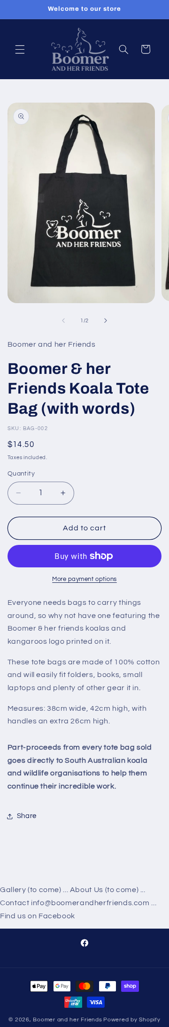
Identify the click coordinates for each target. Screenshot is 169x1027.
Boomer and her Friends (67, 1019)
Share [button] (27, 815)
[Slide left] (63, 320)
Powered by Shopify (131, 1019)
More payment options (84, 579)
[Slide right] (105, 320)
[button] (20, 49)
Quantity (21, 473)
